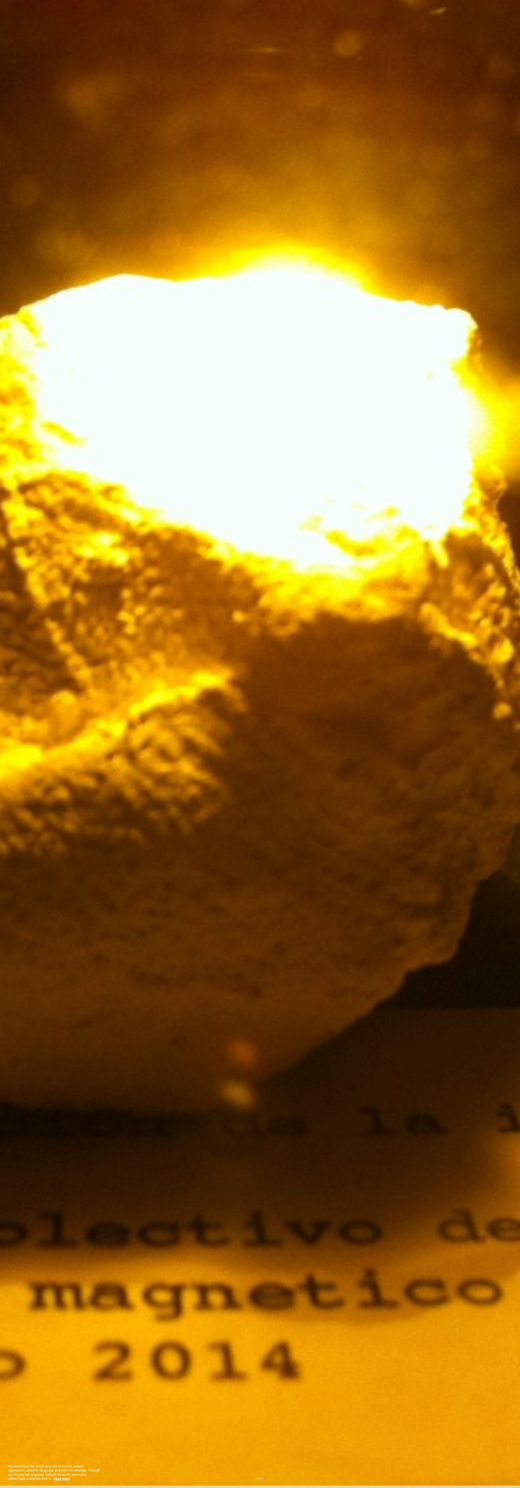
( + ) (260, 1478)
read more (63, 1478)
